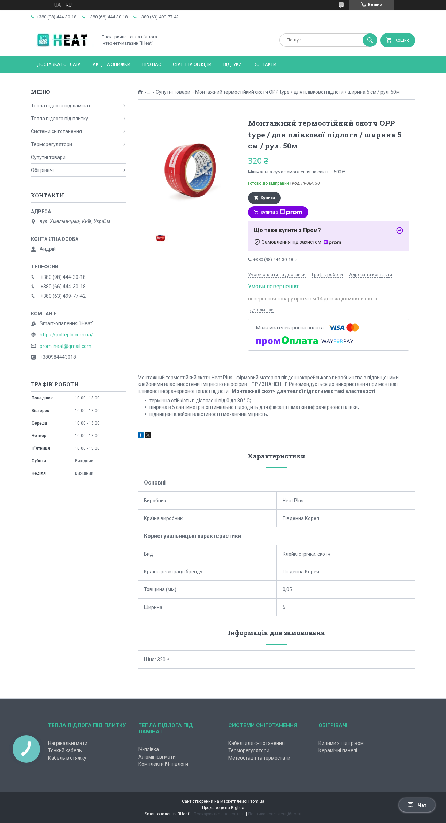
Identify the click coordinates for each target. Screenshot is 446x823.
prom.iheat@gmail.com (65, 346)
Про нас (151, 64)
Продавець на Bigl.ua (223, 807)
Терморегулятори (51, 144)
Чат (422, 805)
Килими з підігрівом (341, 743)
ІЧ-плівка (148, 749)
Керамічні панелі (337, 750)
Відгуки (232, 64)
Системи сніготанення (56, 131)
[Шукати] (370, 40)
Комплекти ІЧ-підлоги (163, 764)
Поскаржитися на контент (219, 813)
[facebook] (141, 436)
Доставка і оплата (59, 64)
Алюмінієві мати (157, 757)
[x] (148, 436)
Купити (268, 198)
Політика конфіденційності (274, 813)
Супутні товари (173, 92)
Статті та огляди (192, 64)
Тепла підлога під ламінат (61, 105)
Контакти (265, 64)
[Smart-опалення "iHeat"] (62, 47)
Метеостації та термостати (259, 758)
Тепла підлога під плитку (59, 118)
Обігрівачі (42, 170)
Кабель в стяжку (67, 758)
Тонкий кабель (65, 750)
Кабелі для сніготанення (256, 743)
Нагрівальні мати (67, 743)
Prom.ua (256, 801)
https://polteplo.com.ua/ (66, 334)
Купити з (269, 212)
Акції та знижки (111, 64)
